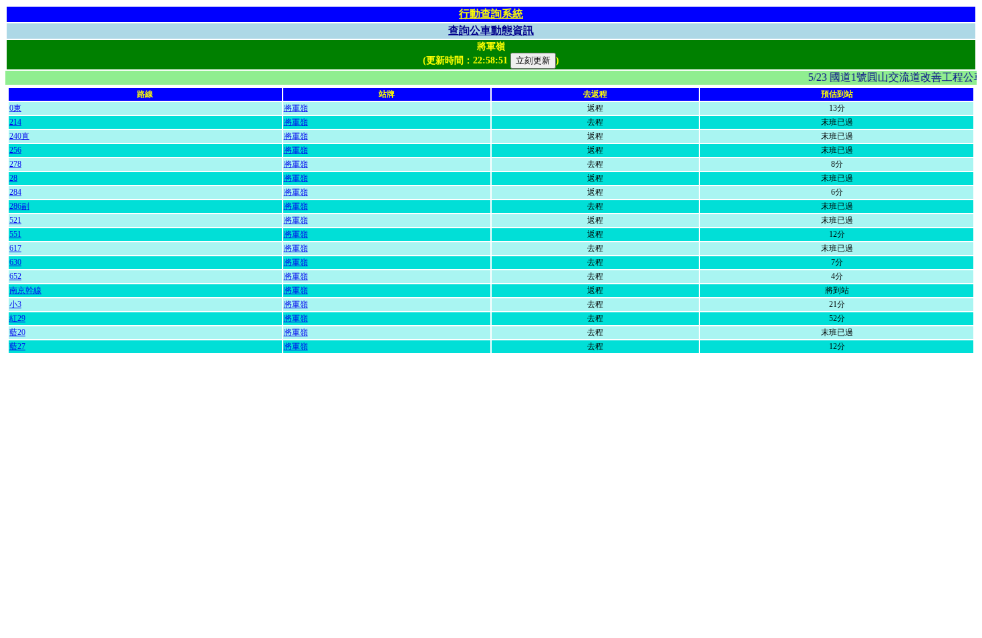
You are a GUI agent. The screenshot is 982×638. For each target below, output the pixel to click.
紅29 (17, 318)
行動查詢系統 (491, 13)
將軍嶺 (296, 108)
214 (15, 122)
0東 (15, 108)
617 (15, 248)
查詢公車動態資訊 (491, 30)
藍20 (17, 332)
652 (15, 276)
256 (15, 150)
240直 (19, 136)
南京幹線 (25, 290)
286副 (19, 206)
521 (15, 220)
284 (15, 192)
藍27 (17, 346)
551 (15, 234)
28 (13, 178)
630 (15, 262)
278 (15, 164)
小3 (15, 304)
